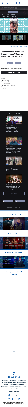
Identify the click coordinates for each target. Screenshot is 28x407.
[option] (6, 39)
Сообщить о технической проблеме (19, 46)
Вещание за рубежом (15, 395)
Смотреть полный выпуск (14, 72)
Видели (8, 8)
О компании (5, 380)
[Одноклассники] (18, 63)
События (25, 386)
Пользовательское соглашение (17, 384)
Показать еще (14, 193)
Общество (4, 85)
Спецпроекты (12, 380)
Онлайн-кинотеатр (21, 380)
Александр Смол (5, 80)
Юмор (8, 85)
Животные (13, 85)
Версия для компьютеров (14, 391)
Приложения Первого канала (9, 382)
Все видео (6, 384)
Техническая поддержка (16, 386)
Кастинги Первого (21, 382)
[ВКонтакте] (10, 63)
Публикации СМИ (14, 388)
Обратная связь (4, 386)
